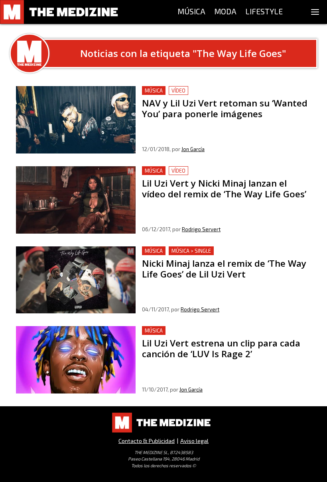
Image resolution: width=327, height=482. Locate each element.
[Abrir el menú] (315, 12)
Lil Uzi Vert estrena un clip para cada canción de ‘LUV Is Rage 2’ (222, 335)
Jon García (193, 149)
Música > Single (191, 251)
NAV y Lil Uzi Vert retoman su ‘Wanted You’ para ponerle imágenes (223, 95)
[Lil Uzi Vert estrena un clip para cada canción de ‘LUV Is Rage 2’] (76, 359)
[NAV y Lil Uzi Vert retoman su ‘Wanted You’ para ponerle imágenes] (76, 119)
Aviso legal (194, 440)
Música (154, 90)
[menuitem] (191, 12)
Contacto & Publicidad (146, 440)
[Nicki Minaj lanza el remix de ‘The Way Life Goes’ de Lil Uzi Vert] (76, 280)
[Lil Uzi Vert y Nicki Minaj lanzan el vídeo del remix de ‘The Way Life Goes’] (76, 200)
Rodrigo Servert (201, 229)
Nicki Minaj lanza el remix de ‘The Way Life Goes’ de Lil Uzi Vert (221, 255)
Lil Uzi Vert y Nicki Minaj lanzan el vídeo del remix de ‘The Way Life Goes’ (225, 175)
